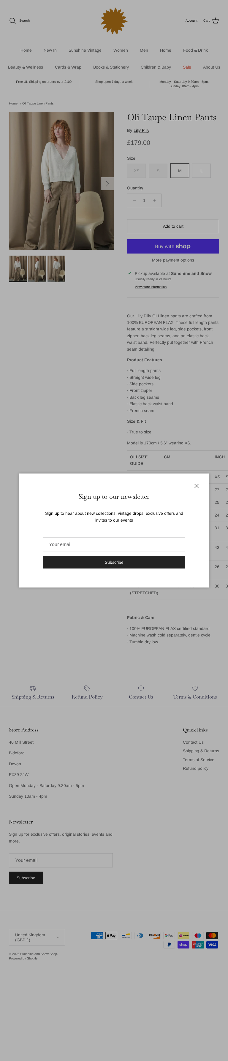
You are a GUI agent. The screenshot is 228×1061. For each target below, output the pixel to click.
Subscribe (114, 562)
